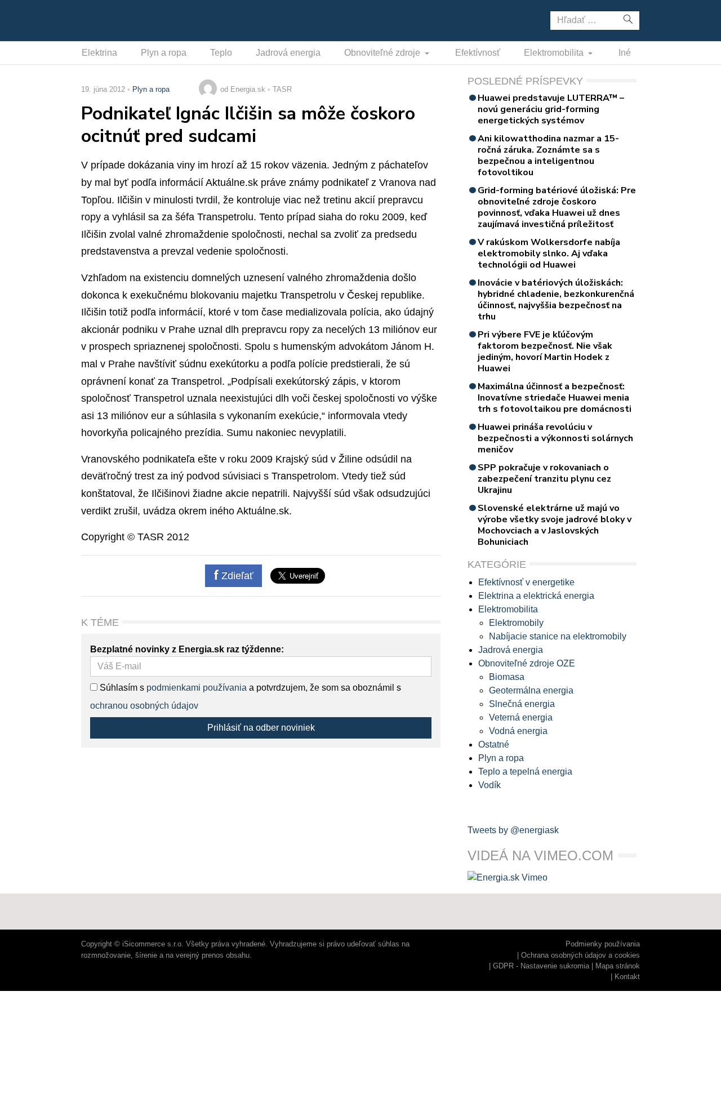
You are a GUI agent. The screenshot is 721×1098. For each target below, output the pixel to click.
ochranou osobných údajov (144, 705)
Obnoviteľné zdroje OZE (526, 663)
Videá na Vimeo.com (540, 855)
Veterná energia (521, 717)
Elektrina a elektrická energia (536, 596)
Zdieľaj (116, 19)
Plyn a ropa (163, 52)
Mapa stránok (617, 966)
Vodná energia (518, 731)
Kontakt (627, 976)
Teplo (221, 52)
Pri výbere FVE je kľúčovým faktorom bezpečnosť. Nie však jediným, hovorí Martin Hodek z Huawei (545, 351)
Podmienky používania (603, 944)
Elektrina (99, 52)
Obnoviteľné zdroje (383, 52)
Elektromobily (516, 623)
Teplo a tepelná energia (525, 771)
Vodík (489, 785)
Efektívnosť (477, 52)
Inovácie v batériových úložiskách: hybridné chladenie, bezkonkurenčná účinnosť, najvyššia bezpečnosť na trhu (556, 299)
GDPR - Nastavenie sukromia (541, 966)
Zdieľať (236, 575)
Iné (624, 52)
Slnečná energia (522, 704)
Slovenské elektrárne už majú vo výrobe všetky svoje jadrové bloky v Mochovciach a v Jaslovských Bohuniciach (554, 525)
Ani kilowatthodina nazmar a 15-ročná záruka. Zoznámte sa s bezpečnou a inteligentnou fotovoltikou (548, 155)
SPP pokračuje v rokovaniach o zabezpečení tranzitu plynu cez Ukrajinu (544, 479)
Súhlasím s (120, 687)
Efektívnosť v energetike (526, 582)
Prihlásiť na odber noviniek (261, 727)
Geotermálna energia (531, 690)
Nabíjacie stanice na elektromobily (557, 636)
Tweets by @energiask (513, 830)
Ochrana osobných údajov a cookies (580, 955)
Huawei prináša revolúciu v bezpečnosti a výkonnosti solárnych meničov (555, 438)
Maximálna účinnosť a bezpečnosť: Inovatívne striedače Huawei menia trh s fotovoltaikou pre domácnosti (554, 398)
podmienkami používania (196, 687)
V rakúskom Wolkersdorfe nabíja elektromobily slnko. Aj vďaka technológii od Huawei (549, 253)
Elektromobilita (555, 52)
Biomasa (506, 677)
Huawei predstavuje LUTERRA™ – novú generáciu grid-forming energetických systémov (551, 109)
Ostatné (493, 744)
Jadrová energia (288, 52)
